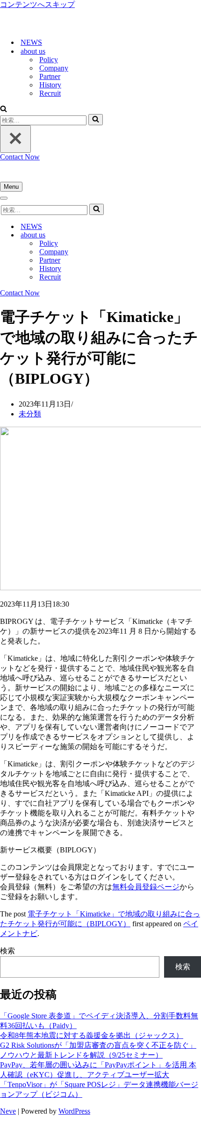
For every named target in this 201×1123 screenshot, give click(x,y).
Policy (48, 60)
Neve (8, 1111)
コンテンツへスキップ (37, 4)
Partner (49, 76)
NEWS (31, 42)
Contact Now (20, 157)
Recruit (50, 93)
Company (53, 68)
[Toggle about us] (163, 235)
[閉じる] (15, 139)
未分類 (30, 414)
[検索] (3, 110)
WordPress (74, 1111)
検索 (7, 951)
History (50, 85)
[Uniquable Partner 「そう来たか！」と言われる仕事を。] (46, 26)
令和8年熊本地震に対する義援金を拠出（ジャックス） (91, 1035)
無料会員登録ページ (145, 887)
